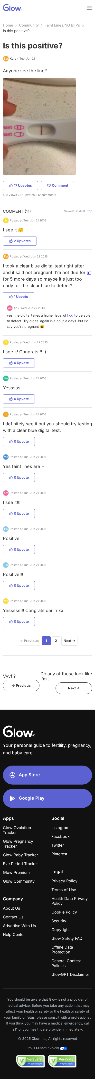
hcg (70, 315)
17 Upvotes (23, 185)
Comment (60, 185)
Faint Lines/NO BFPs (62, 25)
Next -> (74, 688)
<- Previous (21, 685)
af (89, 272)
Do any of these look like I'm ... (66, 676)
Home (8, 25)
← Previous (29, 641)
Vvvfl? (9, 676)
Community (29, 25)
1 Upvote (21, 296)
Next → (69, 641)
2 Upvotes (22, 241)
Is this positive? (16, 30)
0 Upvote (21, 363)
